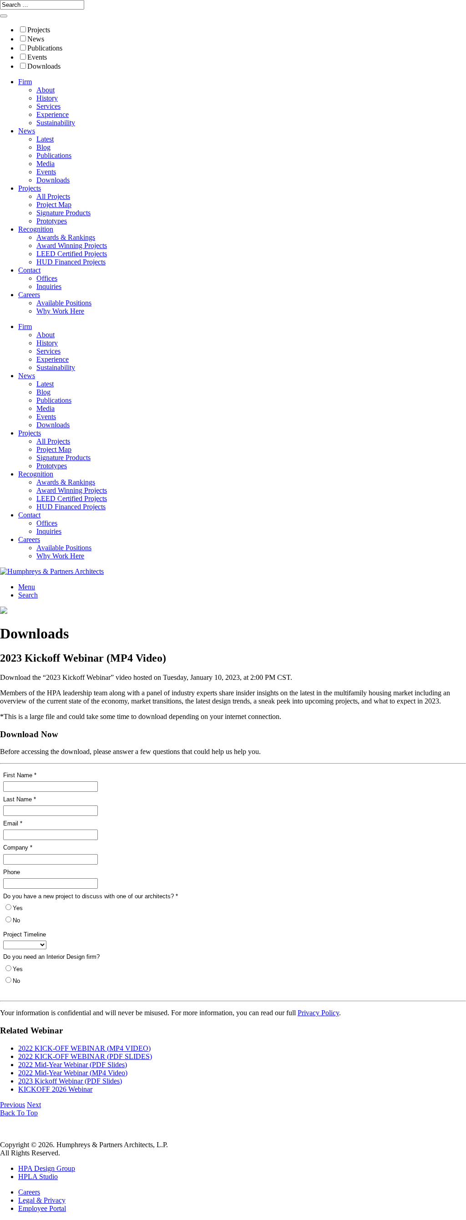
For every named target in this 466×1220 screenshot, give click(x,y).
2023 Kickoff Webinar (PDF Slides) (70, 1081)
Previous (12, 1105)
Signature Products (63, 213)
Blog (43, 147)
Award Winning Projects (71, 245)
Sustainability (55, 123)
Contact (29, 270)
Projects (38, 30)
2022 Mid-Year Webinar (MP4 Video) (72, 1073)
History (47, 98)
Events (37, 57)
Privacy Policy (318, 1013)
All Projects (53, 196)
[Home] (52, 571)
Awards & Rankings (65, 237)
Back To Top (19, 1113)
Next (34, 1105)
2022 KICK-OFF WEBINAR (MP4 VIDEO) (84, 1048)
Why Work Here (60, 311)
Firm (25, 82)
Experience (52, 114)
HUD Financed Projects (71, 262)
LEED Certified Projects (71, 254)
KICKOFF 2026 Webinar (55, 1089)
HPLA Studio (38, 1176)
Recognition (35, 229)
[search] (3, 16)
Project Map (53, 204)
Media (45, 163)
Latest (45, 139)
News (35, 39)
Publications (44, 48)
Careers (29, 295)
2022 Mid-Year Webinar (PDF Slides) (72, 1064)
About (45, 90)
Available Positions (63, 303)
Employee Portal (42, 1208)
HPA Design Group (46, 1168)
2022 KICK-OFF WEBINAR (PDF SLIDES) (85, 1056)
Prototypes (51, 221)
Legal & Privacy (42, 1200)
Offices (46, 278)
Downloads (44, 66)
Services (48, 106)
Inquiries (48, 286)
